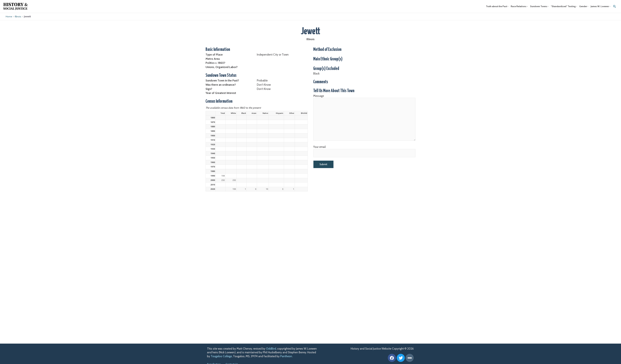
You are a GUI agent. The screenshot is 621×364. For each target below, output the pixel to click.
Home (9, 16)
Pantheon (286, 356)
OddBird (271, 348)
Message (318, 95)
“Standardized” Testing (563, 6)
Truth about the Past (496, 6)
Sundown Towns (538, 6)
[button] (614, 6)
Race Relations (518, 6)
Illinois (18, 16)
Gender (583, 6)
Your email (319, 146)
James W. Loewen (600, 6)
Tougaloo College (221, 356)
